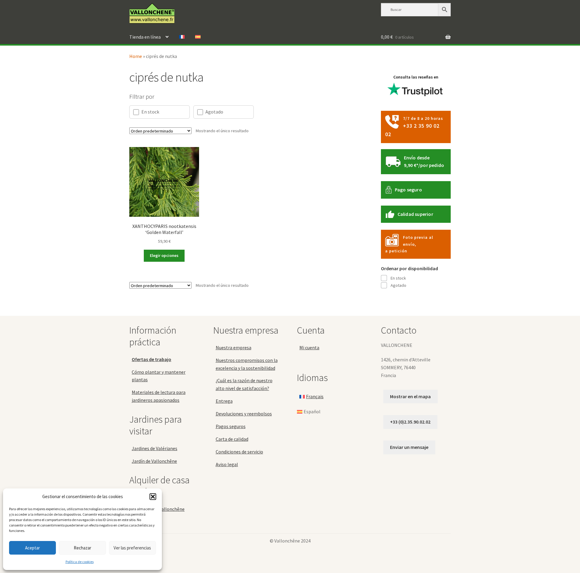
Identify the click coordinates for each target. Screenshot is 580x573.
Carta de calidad (232, 439)
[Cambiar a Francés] (181, 37)
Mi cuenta (309, 347)
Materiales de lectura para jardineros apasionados (158, 396)
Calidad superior (415, 214)
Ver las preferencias (132, 548)
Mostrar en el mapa (410, 396)
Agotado (214, 112)
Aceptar (32, 548)
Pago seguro (408, 190)
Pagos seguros (231, 426)
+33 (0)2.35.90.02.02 (410, 422)
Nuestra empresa (233, 347)
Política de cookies (80, 561)
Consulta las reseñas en (415, 77)
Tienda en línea (145, 37)
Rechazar (82, 548)
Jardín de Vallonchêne (154, 461)
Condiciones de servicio (239, 452)
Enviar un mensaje (409, 447)
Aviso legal (227, 464)
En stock (150, 112)
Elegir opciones (164, 255)
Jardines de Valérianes (154, 448)
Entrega (224, 401)
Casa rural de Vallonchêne (158, 509)
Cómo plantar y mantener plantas (158, 376)
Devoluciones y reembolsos (244, 414)
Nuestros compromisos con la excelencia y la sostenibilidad (247, 364)
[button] (153, 497)
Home (135, 56)
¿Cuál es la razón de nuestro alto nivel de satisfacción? (244, 384)
